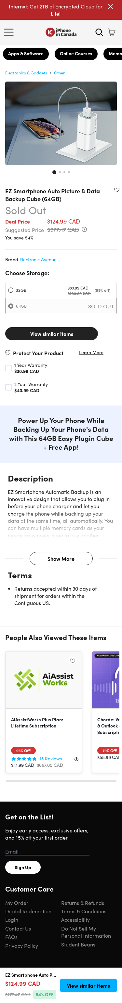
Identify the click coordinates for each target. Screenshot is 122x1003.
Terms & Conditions (83, 911)
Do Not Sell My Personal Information (86, 932)
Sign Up (23, 867)
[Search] (99, 32)
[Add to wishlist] (117, 190)
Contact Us (18, 928)
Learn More (91, 352)
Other (59, 73)
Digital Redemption (28, 911)
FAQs (11, 936)
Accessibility (75, 919)
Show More (61, 558)
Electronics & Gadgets (26, 73)
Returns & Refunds (82, 902)
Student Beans (78, 944)
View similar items (51, 333)
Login (11, 919)
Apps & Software (26, 53)
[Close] (110, 6)
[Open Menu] (10, 32)
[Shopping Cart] (111, 32)
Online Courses (76, 53)
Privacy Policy (21, 945)
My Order (16, 902)
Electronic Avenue (38, 259)
